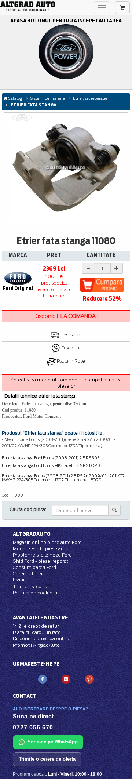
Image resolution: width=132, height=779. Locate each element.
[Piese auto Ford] (27, 6)
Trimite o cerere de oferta (47, 759)
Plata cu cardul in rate (37, 632)
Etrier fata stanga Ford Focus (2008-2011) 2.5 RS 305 (50, 458)
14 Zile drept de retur (36, 626)
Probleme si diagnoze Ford (42, 555)
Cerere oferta (27, 573)
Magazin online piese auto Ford (47, 542)
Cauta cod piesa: (28, 509)
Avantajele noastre (40, 617)
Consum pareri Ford (34, 567)
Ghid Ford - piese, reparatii (41, 561)
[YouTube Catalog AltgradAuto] (66, 678)
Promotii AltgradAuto (36, 645)
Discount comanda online (41, 638)
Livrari (19, 580)
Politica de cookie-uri (36, 592)
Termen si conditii (32, 586)
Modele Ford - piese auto (41, 548)
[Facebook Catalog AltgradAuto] (42, 678)
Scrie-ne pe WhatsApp (52, 741)
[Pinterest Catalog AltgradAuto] (89, 678)
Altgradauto (32, 534)
